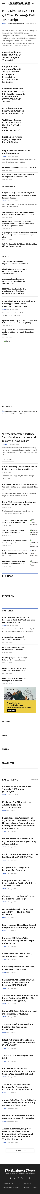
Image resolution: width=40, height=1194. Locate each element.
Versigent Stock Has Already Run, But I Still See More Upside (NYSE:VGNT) (18, 1027)
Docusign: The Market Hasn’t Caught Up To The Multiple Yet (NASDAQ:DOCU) (13, 281)
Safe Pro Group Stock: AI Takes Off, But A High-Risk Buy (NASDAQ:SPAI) (19, 245)
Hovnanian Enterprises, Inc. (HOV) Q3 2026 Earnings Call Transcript (18, 1116)
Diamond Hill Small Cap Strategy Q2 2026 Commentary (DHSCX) (19, 1012)
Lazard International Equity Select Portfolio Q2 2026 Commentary (13, 111)
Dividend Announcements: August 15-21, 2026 (19, 168)
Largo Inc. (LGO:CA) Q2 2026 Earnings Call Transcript (15, 868)
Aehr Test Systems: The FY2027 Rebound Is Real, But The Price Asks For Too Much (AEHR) (18, 620)
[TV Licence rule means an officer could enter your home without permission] (34, 522)
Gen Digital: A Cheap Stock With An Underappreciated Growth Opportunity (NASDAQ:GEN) (18, 303)
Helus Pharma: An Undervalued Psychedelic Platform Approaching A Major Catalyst (19, 841)
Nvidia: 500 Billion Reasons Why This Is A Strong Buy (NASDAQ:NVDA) (20, 855)
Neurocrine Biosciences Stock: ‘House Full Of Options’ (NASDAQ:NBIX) (17, 789)
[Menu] (3, 3)
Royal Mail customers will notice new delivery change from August (19, 503)
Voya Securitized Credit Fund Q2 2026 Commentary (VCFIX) (17, 954)
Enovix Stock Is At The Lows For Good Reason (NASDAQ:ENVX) (14, 669)
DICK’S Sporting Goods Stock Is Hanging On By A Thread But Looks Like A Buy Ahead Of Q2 (14, 291)
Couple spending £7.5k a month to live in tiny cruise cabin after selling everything (19, 469)
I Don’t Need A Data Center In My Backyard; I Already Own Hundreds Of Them (18, 175)
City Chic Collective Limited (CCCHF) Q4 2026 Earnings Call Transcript (11, 56)
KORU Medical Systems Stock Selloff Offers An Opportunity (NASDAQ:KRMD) (13, 639)
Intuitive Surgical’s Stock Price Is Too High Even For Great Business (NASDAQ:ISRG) (18, 1042)
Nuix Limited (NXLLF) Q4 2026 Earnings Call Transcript (18, 15)
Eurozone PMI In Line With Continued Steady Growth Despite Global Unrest (18, 940)
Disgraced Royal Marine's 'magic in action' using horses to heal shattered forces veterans (19, 195)
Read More (8, 459)
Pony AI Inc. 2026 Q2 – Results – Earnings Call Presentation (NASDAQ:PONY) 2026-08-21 (14, 680)
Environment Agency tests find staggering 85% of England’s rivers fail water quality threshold (14, 563)
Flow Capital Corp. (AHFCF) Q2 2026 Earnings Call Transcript (19, 897)
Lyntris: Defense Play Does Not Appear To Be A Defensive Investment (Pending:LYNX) (19, 322)
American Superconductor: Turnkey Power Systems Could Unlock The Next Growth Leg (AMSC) (20, 998)
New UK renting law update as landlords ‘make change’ (13, 531)
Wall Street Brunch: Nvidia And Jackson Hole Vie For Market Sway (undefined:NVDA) (11, 125)
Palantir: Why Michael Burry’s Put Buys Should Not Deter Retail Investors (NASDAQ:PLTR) (18, 982)
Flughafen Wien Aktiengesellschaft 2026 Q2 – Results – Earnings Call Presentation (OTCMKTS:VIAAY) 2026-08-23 (11, 74)
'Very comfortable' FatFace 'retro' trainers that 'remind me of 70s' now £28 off (19, 437)
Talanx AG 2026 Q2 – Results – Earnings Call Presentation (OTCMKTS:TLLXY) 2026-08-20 (17, 1087)
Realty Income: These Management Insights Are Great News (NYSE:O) (19, 926)
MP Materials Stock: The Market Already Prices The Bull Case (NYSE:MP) (17, 912)
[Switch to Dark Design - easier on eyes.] (37, 3)
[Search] (33, 3)
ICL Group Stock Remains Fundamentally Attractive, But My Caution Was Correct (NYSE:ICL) (18, 1071)
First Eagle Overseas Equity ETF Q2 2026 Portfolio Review (12, 139)
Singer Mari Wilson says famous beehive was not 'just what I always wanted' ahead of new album (18, 332)
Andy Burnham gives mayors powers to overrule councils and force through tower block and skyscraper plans (18, 223)
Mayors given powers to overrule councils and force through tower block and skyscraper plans (19, 235)
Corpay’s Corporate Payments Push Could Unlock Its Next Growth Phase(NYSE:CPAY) (18, 213)
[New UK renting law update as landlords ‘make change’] (34, 532)
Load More (19, 1150)
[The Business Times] (19, 3)
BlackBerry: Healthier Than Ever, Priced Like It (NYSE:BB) (18, 968)
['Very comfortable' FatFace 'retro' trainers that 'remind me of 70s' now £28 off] (20, 421)
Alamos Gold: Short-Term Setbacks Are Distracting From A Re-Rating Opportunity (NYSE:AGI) (19, 1102)
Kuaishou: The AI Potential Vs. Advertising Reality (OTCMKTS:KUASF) (16, 805)
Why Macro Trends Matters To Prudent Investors (16, 151)
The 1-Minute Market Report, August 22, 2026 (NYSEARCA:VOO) (15, 262)
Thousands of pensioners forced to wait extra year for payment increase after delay (14, 543)
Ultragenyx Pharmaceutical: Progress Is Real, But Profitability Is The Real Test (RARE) (19, 883)
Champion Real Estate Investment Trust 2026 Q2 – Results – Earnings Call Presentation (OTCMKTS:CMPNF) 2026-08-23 (13, 95)
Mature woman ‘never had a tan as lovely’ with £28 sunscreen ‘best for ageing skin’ (14, 553)
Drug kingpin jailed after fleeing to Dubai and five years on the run (15, 659)
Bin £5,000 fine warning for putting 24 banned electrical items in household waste (19, 487)
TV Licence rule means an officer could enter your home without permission (14, 522)
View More (34, 780)
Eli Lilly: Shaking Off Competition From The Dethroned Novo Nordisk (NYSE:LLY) (14, 271)
